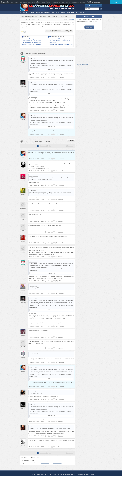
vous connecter (45, 463)
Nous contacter (90, 474)
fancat (27, 19)
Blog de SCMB (80, 12)
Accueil (33, 474)
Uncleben (22, 346)
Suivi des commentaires (51, 12)
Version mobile (40, 474)
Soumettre (39, 12)
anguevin (23, 62)
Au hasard (31, 12)
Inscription (89, 5)
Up (52, 77)
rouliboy (23, 408)
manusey (23, 241)
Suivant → (69, 146)
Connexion (98, 5)
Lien (49, 77)
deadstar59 (23, 208)
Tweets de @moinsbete (82, 64)
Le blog (47, 474)
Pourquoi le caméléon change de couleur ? (61, 39)
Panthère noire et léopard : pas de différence (61, 44)
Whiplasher (23, 395)
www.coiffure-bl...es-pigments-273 (32, 42)
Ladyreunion (23, 430)
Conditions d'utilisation (69, 474)
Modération (70, 12)
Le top (24, 12)
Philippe (23, 119)
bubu (23, 230)
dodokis (23, 194)
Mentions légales (80, 474)
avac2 (23, 290)
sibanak (23, 445)
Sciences (40, 19)
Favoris (63, 12)
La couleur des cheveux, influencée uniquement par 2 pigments (43, 16)
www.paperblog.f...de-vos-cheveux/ (32, 44)
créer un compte (57, 463)
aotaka (23, 180)
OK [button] (116, 2)
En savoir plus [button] (96, 2)
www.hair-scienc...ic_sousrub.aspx (32, 39)
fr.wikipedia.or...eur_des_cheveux (32, 40)
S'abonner (71, 140)
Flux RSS (59, 474)
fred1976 (23, 335)
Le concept (53, 474)
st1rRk (23, 168)
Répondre (61, 77)
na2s (23, 219)
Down (54, 77)
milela (31, 58)
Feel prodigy (23, 86)
